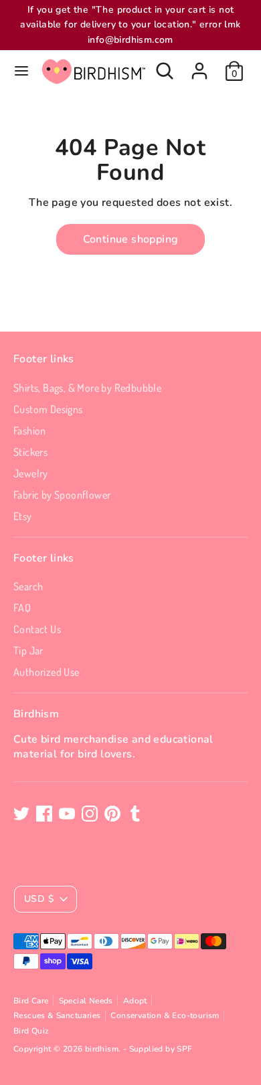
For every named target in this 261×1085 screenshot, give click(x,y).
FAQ (22, 607)
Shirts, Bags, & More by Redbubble (87, 387)
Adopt (135, 1000)
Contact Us (37, 629)
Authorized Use (46, 672)
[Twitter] (21, 814)
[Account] (199, 64)
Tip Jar (28, 650)
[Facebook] (44, 814)
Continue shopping (131, 239)
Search (28, 586)
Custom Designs (48, 409)
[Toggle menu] (21, 70)
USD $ (39, 898)
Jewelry (30, 473)
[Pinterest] (112, 814)
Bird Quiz (31, 1031)
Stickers (30, 452)
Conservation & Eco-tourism (164, 1015)
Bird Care (31, 1000)
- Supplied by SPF (158, 1049)
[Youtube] (67, 814)
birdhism (101, 1049)
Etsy (22, 516)
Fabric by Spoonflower (61, 494)
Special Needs (86, 1000)
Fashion (29, 430)
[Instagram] (90, 814)
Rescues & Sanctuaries (56, 1015)
